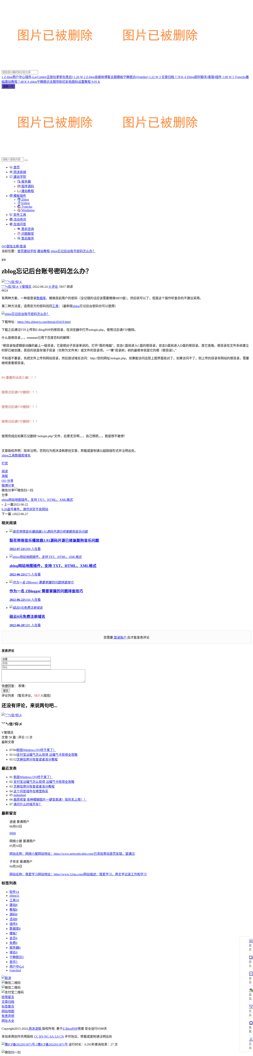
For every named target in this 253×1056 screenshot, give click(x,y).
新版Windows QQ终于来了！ (36, 750)
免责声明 (8, 1016)
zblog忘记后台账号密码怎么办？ (73, 251)
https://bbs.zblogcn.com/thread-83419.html (44, 322)
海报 (5, 476)
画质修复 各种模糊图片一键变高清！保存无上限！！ (50, 799)
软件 (14, 892)
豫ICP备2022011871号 (53, 1044)
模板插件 (19, 195)
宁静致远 (16, 957)
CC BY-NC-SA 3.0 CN (49, 1036)
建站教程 (27, 191)
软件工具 (19, 214)
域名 (27, 455)
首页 (16, 167)
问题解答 (27, 233)
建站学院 (19, 176)
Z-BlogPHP (70, 1028)
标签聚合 (8, 1006)
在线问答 (19, 224)
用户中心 (16, 966)
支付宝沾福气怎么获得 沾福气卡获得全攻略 (47, 754)
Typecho (26, 206)
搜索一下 (8, 86)
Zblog (25, 199)
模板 (13, 933)
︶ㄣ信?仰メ (16, 286)
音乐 (13, 962)
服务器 (26, 181)
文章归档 (8, 1001)
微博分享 (8, 485)
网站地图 (8, 1011)
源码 (13, 914)
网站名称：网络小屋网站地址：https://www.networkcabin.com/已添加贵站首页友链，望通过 (72, 853)
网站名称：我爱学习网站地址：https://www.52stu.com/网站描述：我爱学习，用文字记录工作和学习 (78, 874)
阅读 (5, 471)
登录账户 (120, 637)
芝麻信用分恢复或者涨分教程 (37, 759)
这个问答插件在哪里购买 (30, 791)
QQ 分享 (7, 480)
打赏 (5, 463)
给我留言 (8, 997)
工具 (55, 306)
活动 (13, 919)
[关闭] (6, 978)
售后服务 (27, 238)
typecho (15, 970)
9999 (12, 833)
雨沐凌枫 (35, 1028)
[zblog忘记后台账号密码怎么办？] (26, 314)
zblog (76, 306)
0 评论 (53, 286)
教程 (13, 909)
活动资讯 (19, 219)
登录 (23, 246)
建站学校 (30, 251)
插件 (13, 924)
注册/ (16, 246)
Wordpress (28, 210)
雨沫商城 (19, 172)
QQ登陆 (7, 246)
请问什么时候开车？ (27, 804)
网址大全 (8, 1020)
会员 (13, 938)
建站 (13, 905)
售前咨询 (27, 229)
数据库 (41, 298)
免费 (13, 943)
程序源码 (27, 186)
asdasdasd (19, 795)
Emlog (25, 203)
